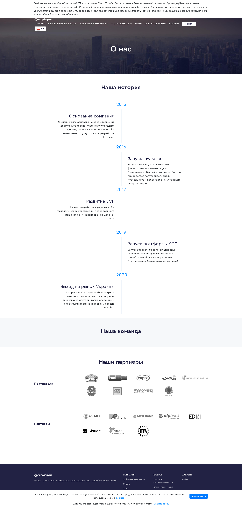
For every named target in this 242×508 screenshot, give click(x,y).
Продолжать (199, 496)
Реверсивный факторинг (94, 24)
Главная (40, 24)
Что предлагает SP (121, 24)
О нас (138, 24)
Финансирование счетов (62, 24)
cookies (120, 498)
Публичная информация (134, 479)
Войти (189, 24)
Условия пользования (163, 487)
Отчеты (126, 484)
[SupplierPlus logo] (43, 19)
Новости (174, 24)
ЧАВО (126, 489)
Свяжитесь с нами (155, 24)
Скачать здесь (161, 504)
